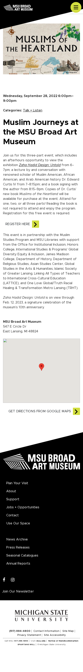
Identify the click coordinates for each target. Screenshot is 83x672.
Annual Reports (18, 563)
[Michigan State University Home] (42, 615)
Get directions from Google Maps (39, 411)
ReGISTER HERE (17, 224)
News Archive (17, 539)
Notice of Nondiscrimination (63, 641)
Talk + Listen (32, 110)
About (11, 491)
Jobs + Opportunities (22, 507)
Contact (12, 515)
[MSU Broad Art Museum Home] (41, 464)
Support (12, 499)
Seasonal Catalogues (22, 555)
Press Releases (18, 547)
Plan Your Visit (17, 483)
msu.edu (41, 641)
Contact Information (46, 631)
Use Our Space (18, 523)
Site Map (68, 631)
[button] (41, 367)
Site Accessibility (55, 635)
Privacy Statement (29, 635)
